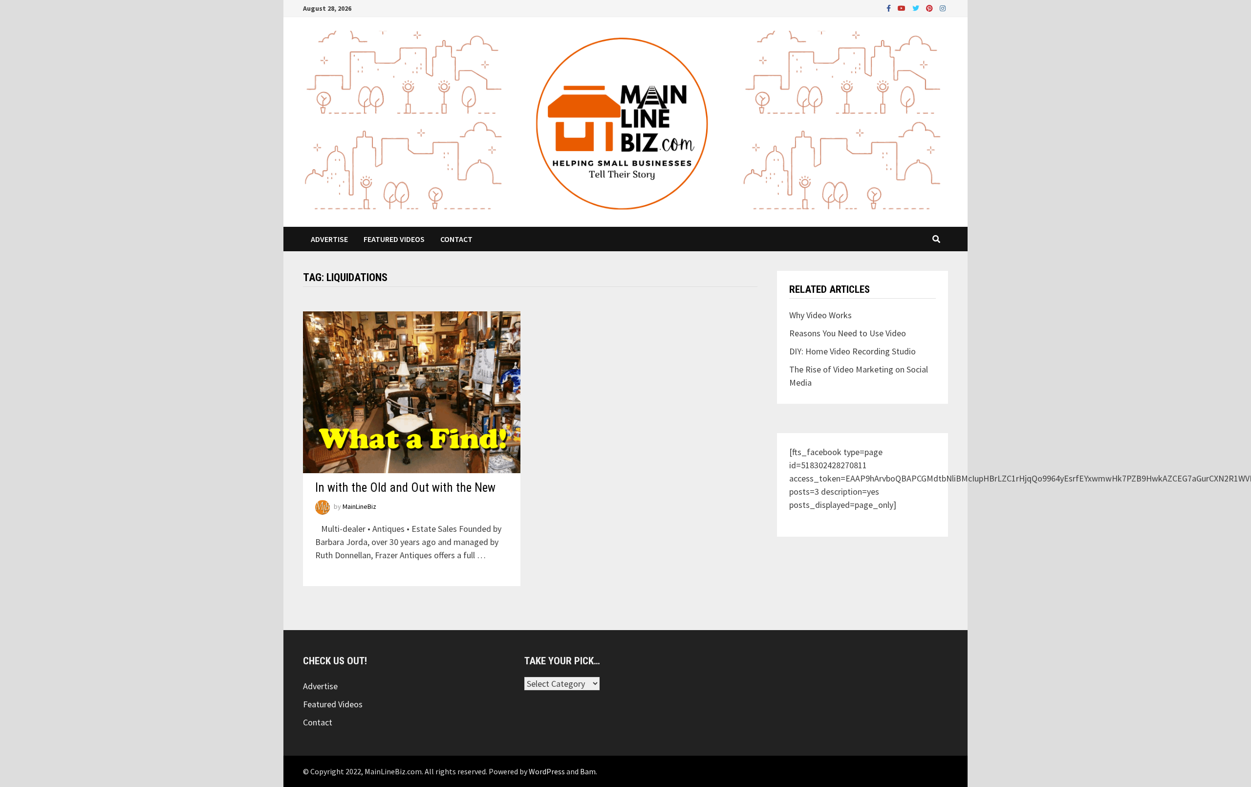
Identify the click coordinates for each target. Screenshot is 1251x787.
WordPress (547, 771)
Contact (456, 239)
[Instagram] (942, 7)
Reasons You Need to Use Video (847, 333)
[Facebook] (889, 7)
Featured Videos (394, 239)
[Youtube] (902, 7)
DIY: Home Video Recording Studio (852, 351)
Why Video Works (820, 315)
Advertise (329, 239)
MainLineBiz (359, 507)
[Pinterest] (930, 7)
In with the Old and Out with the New (405, 488)
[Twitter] (917, 7)
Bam (588, 771)
